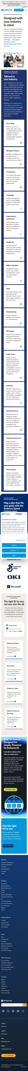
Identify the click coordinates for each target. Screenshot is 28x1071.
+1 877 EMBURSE (8, 1055)
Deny (14, 555)
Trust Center (24, 1066)
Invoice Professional (6, 903)
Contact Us (4, 1026)
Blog (2, 937)
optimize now (10, 789)
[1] (6, 631)
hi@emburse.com (5, 1041)
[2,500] (14, 631)
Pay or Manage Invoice (7, 967)
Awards (3, 982)
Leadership (4, 986)
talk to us (8, 846)
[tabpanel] (14, 684)
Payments (4, 867)
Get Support (4, 1034)
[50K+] (21, 631)
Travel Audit (4, 927)
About (3, 979)
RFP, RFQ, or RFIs (6, 969)
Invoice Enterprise (6, 901)
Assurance (4, 883)
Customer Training (6, 950)
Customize (13, 550)
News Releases (5, 990)
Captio (3, 890)
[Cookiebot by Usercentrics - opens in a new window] (16, 514)
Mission (3, 988)
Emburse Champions (6, 946)
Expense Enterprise (6, 894)
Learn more (10, 656)
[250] (10, 631)
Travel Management (6, 864)
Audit (2, 873)
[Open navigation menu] (26, 10)
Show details (19, 540)
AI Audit (3, 920)
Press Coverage (5, 992)
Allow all (14, 545)
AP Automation (5, 869)
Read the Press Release (14, 5)
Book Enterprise (5, 886)
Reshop (3, 908)
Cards (2, 892)
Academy (3, 941)
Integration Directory (7, 962)
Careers (3, 984)
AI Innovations (5, 960)
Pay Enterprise (5, 905)
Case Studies (4, 948)
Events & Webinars (6, 943)
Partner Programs (6, 965)
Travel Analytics (5, 924)
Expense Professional (7, 897)
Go (2, 899)
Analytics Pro (5, 922)
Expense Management (7, 862)
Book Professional (6, 888)
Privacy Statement (5, 1066)
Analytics (3, 871)
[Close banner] (25, 514)
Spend (3, 910)
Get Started (19, 10)
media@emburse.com (6, 1049)
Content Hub (4, 939)
